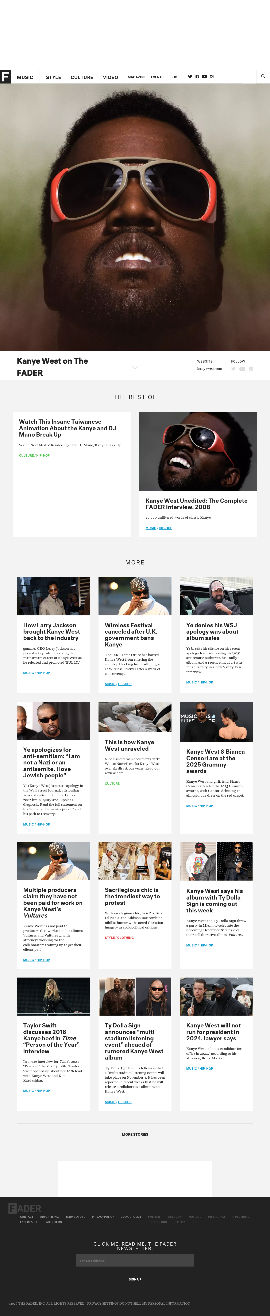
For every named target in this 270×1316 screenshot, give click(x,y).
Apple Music (241, 1216)
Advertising (49, 1216)
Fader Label (29, 1221)
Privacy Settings (103, 1303)
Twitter (190, 76)
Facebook (174, 1216)
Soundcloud (157, 1221)
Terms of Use (75, 1216)
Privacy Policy (103, 1216)
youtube (204, 76)
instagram (211, 76)
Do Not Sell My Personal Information (154, 1303)
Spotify (179, 1221)
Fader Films (53, 1221)
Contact (26, 1216)
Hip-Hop (43, 454)
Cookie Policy (131, 1216)
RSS (194, 1221)
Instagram (216, 1216)
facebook (197, 76)
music (151, 527)
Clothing (125, 937)
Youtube (194, 1216)
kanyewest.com (209, 369)
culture (26, 454)
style (110, 937)
